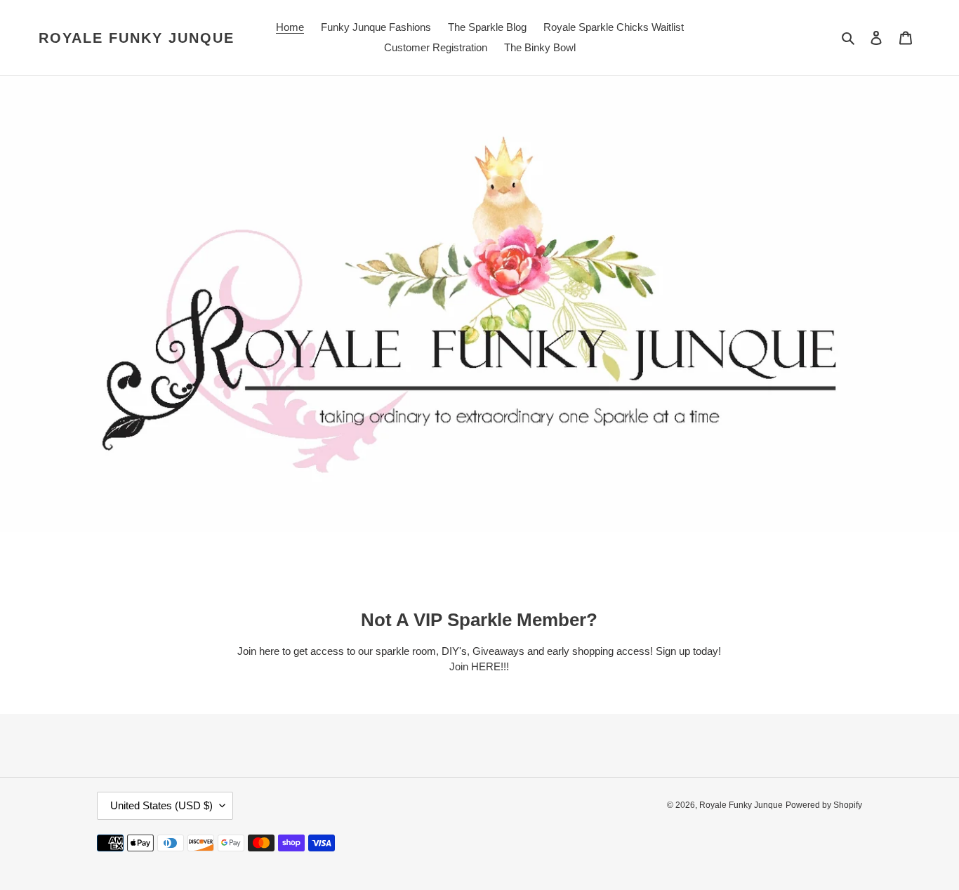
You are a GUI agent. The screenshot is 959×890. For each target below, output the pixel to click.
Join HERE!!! (479, 666)
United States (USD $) (161, 805)
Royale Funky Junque (136, 38)
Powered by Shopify (824, 805)
